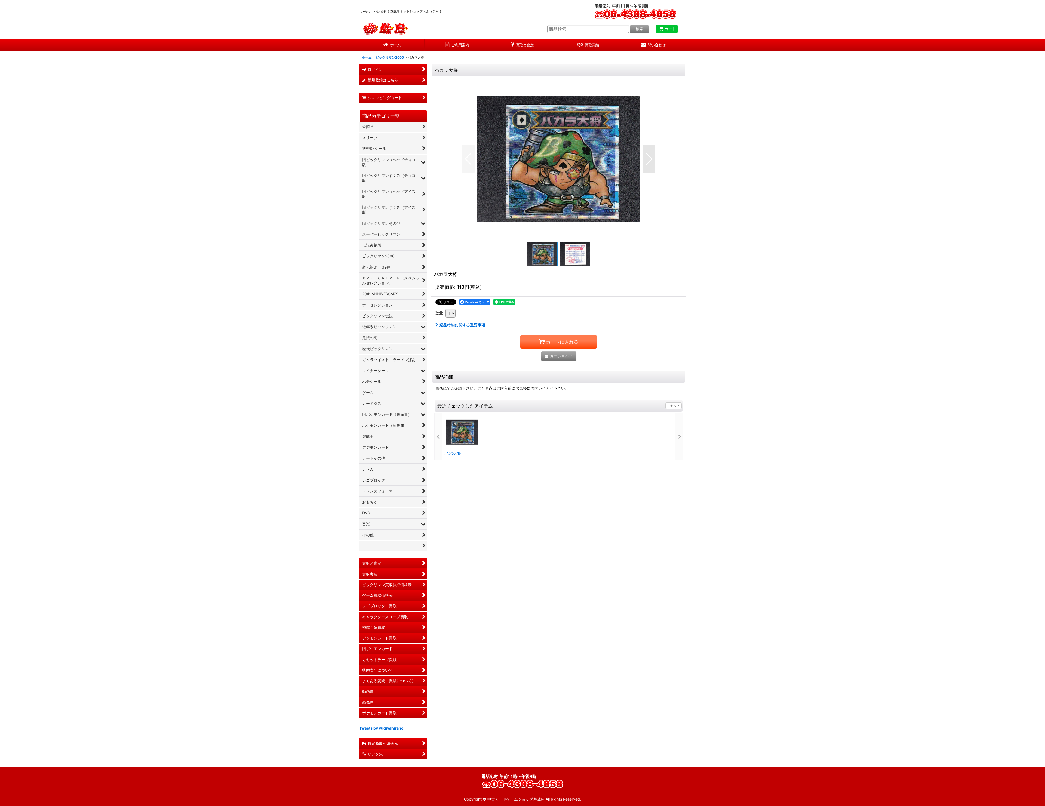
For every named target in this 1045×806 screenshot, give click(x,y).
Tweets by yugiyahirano (381, 728)
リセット (673, 406)
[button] (468, 159)
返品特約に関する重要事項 (462, 324)
